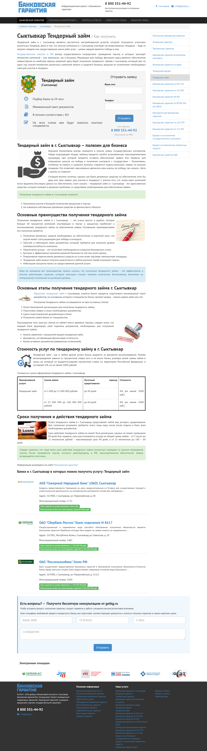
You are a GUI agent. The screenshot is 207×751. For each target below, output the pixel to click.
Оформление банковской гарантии (91, 696)
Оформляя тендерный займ (49, 293)
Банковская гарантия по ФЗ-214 (168, 83)
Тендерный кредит (162, 71)
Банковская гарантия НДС (165, 154)
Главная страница (27, 26)
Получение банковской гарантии (169, 35)
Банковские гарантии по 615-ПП (168, 122)
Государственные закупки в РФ (35, 54)
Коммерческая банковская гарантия (131, 727)
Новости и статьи (116, 20)
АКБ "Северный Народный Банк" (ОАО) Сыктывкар (77, 483)
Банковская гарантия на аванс (167, 64)
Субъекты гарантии (84, 716)
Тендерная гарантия (162, 42)
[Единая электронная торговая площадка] (150, 673)
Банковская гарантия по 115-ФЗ (168, 129)
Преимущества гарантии (86, 707)
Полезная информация (62, 20)
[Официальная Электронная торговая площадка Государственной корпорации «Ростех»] (61, 673)
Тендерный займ (161, 77)
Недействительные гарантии (88, 710)
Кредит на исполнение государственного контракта (128, 737)
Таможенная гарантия (163, 48)
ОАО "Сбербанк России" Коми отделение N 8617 (75, 522)
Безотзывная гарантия (85, 713)
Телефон (109, 100)
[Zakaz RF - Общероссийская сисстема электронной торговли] (180, 673)
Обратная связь (139, 20)
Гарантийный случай (84, 699)
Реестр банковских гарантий (88, 705)
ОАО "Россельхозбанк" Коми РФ (63, 562)
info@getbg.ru (181, 6)
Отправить (124, 118)
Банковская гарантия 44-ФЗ (166, 96)
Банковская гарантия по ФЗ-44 (89, 691)
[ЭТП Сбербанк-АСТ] (32, 673)
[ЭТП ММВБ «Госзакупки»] (120, 673)
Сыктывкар (163, 6)
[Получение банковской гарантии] (37, 7)
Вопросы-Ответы (91, 20)
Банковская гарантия (31, 20)
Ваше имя (110, 84)
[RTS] (91, 673)
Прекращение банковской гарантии (91, 702)
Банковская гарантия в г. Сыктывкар (130, 691)
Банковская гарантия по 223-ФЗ (168, 90)
